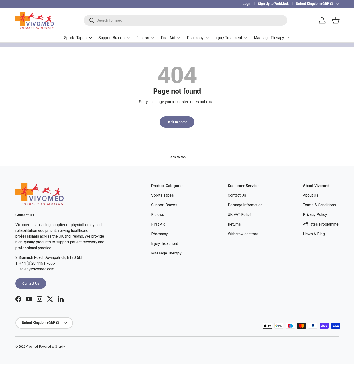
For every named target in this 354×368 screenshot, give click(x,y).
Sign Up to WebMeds (273, 4)
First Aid (168, 37)
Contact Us (30, 283)
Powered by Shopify (52, 346)
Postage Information (245, 205)
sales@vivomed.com (36, 269)
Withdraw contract (243, 234)
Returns (234, 224)
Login (247, 4)
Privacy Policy (315, 214)
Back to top (177, 157)
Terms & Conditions (319, 205)
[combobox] (185, 20)
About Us (310, 195)
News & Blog (314, 234)
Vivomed (32, 346)
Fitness (142, 37)
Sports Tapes (75, 37)
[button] (335, 20)
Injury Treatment (228, 37)
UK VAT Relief (239, 214)
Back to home (177, 122)
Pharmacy (195, 37)
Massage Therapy (269, 37)
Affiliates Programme (321, 224)
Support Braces (111, 37)
